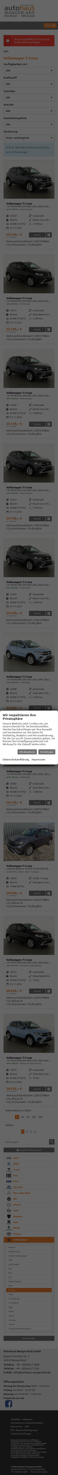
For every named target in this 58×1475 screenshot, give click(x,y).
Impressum (38, 759)
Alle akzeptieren (27, 752)
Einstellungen (46, 752)
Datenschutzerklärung (16, 759)
